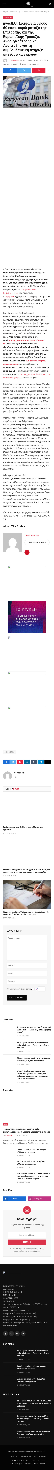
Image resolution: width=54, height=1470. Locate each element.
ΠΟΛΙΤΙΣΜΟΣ (17, 1460)
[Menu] (4, 4)
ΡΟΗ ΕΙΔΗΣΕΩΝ (40, 1457)
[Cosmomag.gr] (28, 4)
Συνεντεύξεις (17, 1464)
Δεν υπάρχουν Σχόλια (30, 64)
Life (5, 1124)
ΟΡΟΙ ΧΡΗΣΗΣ (39, 1464)
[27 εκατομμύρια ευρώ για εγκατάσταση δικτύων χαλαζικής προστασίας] (9, 1061)
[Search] (50, 4)
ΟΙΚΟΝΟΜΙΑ (8, 17)
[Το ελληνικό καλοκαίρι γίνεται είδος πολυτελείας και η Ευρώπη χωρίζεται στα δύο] (9, 1045)
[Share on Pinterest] (38, 70)
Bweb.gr (27, 1452)
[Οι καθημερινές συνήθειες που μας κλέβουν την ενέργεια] (9, 1152)
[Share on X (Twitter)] (24, 70)
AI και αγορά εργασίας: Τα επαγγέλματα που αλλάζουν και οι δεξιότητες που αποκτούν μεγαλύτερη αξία (33, 1176)
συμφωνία (10, 296)
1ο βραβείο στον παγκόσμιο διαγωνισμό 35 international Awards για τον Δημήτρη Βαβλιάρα (34, 1029)
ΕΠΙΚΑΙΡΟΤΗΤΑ (25, 1457)
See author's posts (37, 542)
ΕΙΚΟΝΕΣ (28, 1464)
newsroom (15, 60)
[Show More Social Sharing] (48, 70)
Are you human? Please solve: (19, 989)
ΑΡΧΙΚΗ (14, 1457)
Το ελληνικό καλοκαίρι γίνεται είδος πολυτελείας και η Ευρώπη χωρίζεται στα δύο (33, 1045)
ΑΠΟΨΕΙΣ (41, 1460)
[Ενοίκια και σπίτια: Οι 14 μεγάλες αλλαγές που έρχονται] (27, 809)
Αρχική (5, 12)
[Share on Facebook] (10, 70)
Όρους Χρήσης (19, 1251)
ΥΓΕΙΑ (33, 1460)
